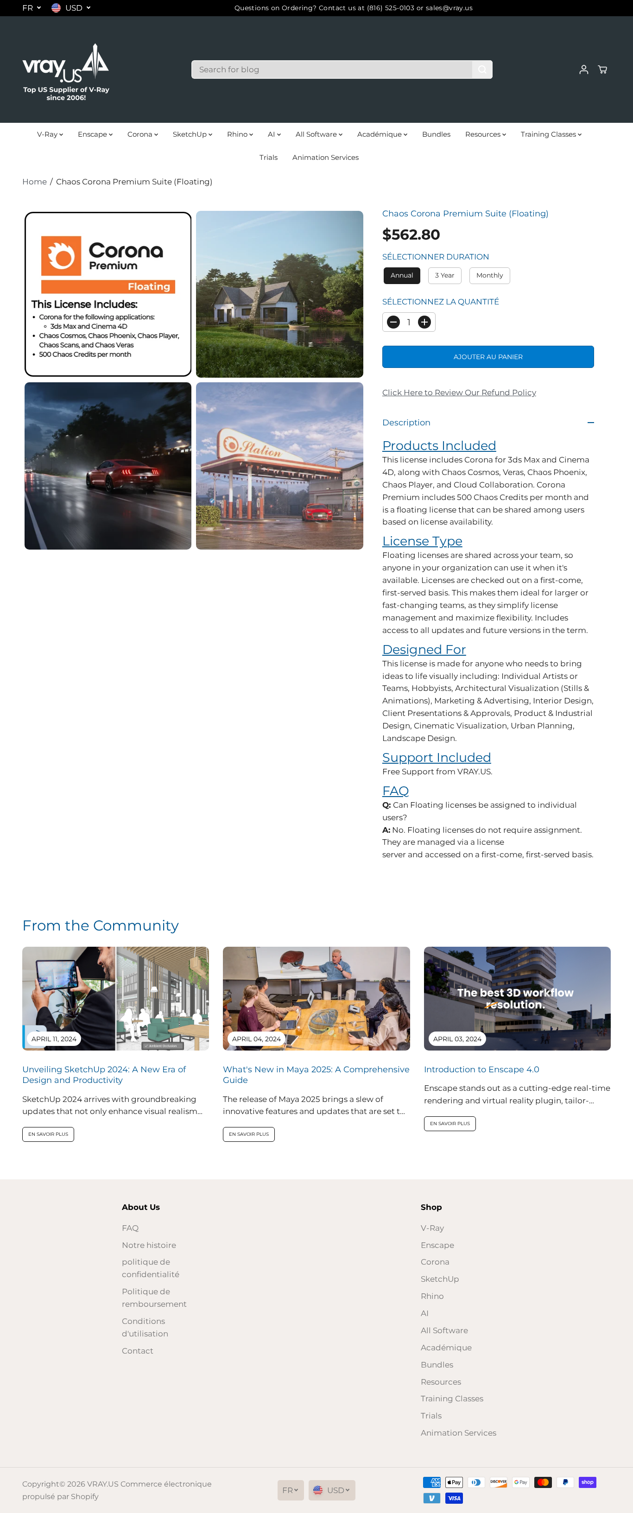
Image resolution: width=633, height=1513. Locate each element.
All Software (317, 134)
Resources (483, 134)
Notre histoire (149, 1245)
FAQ (130, 1228)
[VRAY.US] (66, 69)
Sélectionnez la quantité (440, 301)
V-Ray (48, 134)
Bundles (436, 134)
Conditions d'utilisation (145, 1327)
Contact (137, 1350)
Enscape (93, 134)
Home (34, 181)
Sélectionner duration (435, 256)
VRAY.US (103, 1484)
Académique (380, 134)
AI (272, 134)
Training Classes (549, 134)
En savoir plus (48, 1134)
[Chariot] (602, 69)
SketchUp (191, 134)
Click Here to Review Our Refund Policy (459, 392)
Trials (269, 157)
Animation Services (325, 157)
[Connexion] (584, 69)
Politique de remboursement (154, 1298)
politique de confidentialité (150, 1268)
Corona (140, 134)
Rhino (238, 134)
